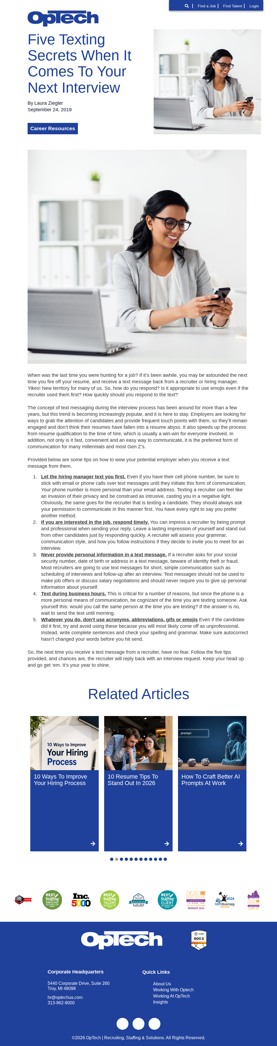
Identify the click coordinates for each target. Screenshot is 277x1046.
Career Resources (52, 128)
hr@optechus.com (65, 997)
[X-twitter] (138, 1024)
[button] (246, 18)
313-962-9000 (61, 1003)
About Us (162, 984)
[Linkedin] (154, 1024)
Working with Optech (173, 990)
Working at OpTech (171, 996)
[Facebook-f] (122, 1024)
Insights (160, 1002)
